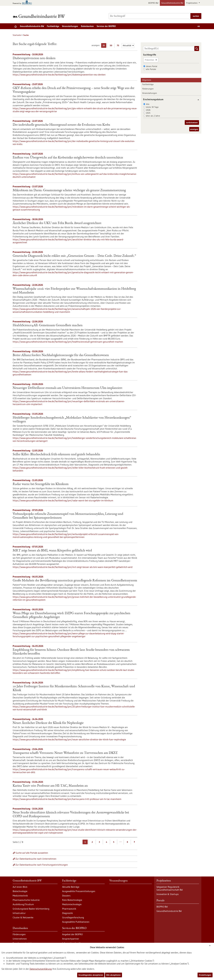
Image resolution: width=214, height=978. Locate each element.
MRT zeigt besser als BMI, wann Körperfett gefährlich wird (52, 550)
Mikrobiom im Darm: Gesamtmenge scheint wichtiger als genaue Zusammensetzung (69, 190)
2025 (148, 113)
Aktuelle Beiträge (70, 886)
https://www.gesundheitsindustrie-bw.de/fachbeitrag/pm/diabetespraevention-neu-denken (59, 74)
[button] (197, 100)
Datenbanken (87, 26)
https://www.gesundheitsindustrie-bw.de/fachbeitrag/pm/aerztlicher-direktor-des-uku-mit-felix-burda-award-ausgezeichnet (68, 241)
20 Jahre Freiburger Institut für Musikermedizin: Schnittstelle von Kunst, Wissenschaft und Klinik (74, 688)
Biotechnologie (20, 891)
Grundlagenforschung (73, 917)
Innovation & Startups (167, 894)
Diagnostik (67, 913)
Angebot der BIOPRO (72, 934)
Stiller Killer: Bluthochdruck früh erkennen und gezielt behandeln (56, 454)
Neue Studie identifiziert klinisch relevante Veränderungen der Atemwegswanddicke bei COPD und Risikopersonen (71, 814)
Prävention (149, 60)
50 (111, 46)
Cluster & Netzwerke (23, 917)
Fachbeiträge (53, 26)
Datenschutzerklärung (41, 968)
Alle (147, 104)
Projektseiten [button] (192, 3)
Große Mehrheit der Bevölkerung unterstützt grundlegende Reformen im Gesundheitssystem (75, 580)
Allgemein (146, 80)
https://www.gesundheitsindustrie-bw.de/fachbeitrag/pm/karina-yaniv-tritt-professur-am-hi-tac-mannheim (67, 799)
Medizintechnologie (72, 904)
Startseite (17, 35)
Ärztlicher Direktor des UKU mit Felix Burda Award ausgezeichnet (57, 223)
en (199, 26)
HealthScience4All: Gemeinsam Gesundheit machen (48, 325)
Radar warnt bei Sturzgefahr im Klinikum (41, 484)
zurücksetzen (192, 122)
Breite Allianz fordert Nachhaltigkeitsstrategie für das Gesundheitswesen (61, 355)
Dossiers (66, 895)
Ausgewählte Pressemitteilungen (78, 891)
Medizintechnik (20, 895)
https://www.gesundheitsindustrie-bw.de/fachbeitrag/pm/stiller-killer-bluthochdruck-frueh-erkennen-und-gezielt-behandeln (70, 469)
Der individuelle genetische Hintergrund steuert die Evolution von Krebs (61, 125)
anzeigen (194, 129)
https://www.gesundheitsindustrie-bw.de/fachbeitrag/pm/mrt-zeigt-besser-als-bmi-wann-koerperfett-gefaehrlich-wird (72, 567)
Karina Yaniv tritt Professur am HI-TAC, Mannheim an (50, 786)
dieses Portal (151, 66)
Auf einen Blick (20, 886)
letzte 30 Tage (152, 107)
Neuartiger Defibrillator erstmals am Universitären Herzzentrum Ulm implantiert (67, 388)
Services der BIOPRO (106, 26)
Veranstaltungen (70, 26)
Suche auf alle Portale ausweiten (32, 852)
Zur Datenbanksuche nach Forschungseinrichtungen (42, 864)
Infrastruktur (19, 913)
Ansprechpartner (70, 938)
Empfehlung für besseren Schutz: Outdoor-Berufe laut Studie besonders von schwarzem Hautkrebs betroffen (71, 652)
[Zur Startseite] (40, 16)
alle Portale (151, 69)
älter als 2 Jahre (153, 115)
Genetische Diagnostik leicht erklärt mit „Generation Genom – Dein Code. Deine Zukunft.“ (74, 256)
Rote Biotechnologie (72, 899)
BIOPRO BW (153, 3)
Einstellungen (205, 975)
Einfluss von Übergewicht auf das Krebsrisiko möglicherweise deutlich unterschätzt (68, 157)
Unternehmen (20, 938)
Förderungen (148, 88)
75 (119, 46)
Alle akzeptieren (113, 975)
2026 (148, 110)
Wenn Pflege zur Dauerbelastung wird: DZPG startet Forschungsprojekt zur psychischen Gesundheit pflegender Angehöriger (71, 615)
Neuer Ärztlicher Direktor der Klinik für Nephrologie (48, 723)
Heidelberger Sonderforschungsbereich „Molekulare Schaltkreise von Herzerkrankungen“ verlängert (72, 419)
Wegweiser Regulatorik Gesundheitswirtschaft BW (169, 888)
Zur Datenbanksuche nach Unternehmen (36, 858)
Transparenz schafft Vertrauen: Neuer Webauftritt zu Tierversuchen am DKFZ (65, 753)
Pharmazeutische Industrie (26, 899)
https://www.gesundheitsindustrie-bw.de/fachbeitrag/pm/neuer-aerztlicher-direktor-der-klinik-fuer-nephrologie (69, 739)
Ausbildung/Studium (23, 904)
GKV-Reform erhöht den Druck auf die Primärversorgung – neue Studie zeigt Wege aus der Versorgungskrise (73, 90)
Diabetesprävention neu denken (34, 58)
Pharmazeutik (69, 908)
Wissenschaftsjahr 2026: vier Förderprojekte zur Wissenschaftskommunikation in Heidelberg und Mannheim (74, 290)
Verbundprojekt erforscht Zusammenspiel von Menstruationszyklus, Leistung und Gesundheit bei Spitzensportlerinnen (68, 516)
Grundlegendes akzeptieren (90, 975)
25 (104, 46)
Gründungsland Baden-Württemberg (31, 908)
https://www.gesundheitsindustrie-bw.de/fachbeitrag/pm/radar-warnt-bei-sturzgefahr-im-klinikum (63, 500)
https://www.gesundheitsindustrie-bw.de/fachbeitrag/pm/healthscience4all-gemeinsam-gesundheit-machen (68, 341)
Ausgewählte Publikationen (75, 921)
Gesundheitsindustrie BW (172, 3)
